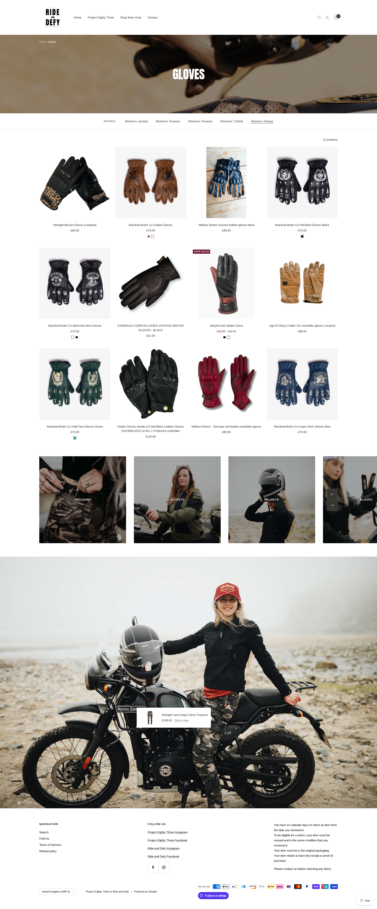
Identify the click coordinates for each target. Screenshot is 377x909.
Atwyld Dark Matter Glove (226, 325)
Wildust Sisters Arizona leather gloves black (226, 225)
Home (77, 17)
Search (43, 832)
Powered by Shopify (145, 891)
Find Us (44, 838)
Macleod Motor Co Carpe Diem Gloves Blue (302, 426)
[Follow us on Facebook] (153, 867)
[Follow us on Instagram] (163, 867)
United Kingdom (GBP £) (56, 891)
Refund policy (48, 851)
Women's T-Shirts (231, 121)
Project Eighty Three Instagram (168, 832)
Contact (153, 17)
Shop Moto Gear (130, 17)
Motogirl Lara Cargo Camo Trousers (185, 714)
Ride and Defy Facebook (163, 856)
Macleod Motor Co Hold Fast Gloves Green (75, 426)
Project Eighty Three (101, 17)
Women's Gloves (262, 121)
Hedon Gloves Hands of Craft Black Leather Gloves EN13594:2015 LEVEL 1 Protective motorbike (150, 429)
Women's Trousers (168, 121)
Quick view (181, 720)
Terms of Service (50, 844)
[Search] (319, 17)
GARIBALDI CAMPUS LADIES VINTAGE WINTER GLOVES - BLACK (150, 328)
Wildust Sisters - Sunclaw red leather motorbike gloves (226, 426)
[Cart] (336, 17)
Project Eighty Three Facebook (167, 840)
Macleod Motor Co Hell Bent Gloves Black (302, 225)
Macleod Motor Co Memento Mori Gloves (75, 325)
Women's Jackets (136, 121)
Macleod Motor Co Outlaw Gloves (150, 225)
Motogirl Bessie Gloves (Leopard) (74, 225)
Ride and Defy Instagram (164, 848)
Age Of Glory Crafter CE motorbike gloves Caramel (302, 325)
